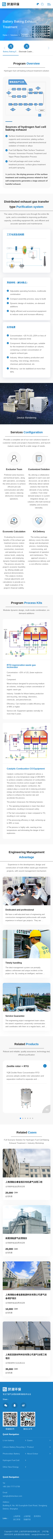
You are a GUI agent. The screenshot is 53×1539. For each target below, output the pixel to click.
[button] (7, 404)
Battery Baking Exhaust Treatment (40, 35)
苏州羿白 (37, 1516)
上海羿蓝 (27, 1516)
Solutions (14, 35)
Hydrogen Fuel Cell (24, 35)
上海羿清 (16, 1516)
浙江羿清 (16, 1519)
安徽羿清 (27, 1519)
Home (5, 35)
